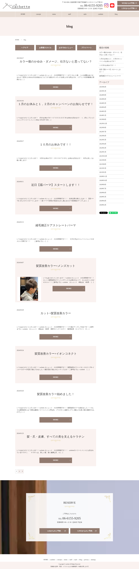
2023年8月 (102, 119)
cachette (100, 14)
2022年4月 (102, 144)
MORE (55, 87)
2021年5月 (102, 168)
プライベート (86, 48)
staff (69, 14)
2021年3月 (102, 172)
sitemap (93, 560)
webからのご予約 (54, 531)
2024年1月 (102, 115)
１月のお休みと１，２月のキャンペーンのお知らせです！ (55, 104)
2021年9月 (102, 160)
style (85, 14)
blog (116, 14)
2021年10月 (103, 156)
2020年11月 (103, 176)
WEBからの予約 (128, 3)
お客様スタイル (45, 48)
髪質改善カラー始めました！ (55, 394)
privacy (86, 560)
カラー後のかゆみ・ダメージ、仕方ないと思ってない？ (56, 61)
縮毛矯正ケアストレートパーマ (56, 225)
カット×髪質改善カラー (56, 313)
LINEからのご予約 (85, 531)
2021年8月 (102, 164)
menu (54, 14)
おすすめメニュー (66, 48)
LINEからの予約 (128, 8)
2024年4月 (102, 107)
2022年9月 (102, 127)
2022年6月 (102, 136)
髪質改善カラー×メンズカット (55, 265)
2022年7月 (102, 132)
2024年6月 (102, 99)
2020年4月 (102, 201)
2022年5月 (102, 140)
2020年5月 (102, 197)
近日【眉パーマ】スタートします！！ (55, 184)
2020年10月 (103, 180)
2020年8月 (102, 184)
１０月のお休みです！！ (55, 144)
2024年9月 (102, 95)
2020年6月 (102, 192)
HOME (23, 14)
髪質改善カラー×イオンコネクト (56, 353)
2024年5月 (102, 103)
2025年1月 (102, 91)
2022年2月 (102, 148)
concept (38, 14)
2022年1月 (102, 152)
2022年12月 (103, 123)
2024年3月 (102, 111)
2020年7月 (102, 188)
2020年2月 (102, 205)
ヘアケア (24, 48)
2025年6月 (102, 87)
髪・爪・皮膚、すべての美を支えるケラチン (55, 436)
